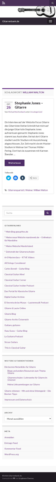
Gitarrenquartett (16, 190)
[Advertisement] (28, 54)
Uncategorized (36, 112)
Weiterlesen (14, 163)
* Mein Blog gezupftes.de (16, 231)
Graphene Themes (26, 478)
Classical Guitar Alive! (14, 274)
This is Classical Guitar (15, 347)
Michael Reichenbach (16, 112)
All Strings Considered (14, 263)
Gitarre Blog (10, 314)
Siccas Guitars (11, 342)
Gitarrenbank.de (10, 21)
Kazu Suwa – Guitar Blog (15, 331)
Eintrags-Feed (11, 443)
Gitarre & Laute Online (15, 308)
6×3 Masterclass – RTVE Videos (19, 257)
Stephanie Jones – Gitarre (29, 105)
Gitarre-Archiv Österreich (16, 319)
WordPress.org (11, 454)
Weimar (29, 190)
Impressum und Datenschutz (18, 399)
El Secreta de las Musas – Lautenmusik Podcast (26, 302)
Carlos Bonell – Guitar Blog (16, 268)
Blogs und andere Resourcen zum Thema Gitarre (26, 371)
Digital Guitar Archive (14, 297)
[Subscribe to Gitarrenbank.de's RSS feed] (3, 2)
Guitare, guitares (12, 325)
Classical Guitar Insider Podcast (19, 285)
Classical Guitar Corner (15, 280)
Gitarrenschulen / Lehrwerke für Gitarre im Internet (27, 378)
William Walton (41, 190)
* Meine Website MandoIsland (18, 246)
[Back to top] (49, 475)
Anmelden (9, 437)
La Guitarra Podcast (13, 336)
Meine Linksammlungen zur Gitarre (23, 384)
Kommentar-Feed (12, 448)
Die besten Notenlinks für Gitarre (20, 367)
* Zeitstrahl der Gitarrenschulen (19, 251)
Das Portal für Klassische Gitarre (19, 291)
